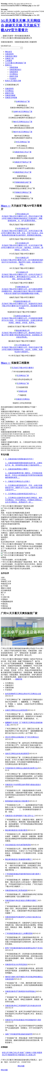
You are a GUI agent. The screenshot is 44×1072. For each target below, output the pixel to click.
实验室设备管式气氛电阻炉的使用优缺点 (20, 991)
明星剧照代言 (12, 1055)
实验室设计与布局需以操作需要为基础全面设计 (23, 785)
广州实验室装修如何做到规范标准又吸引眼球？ (23, 874)
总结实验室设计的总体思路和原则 (18, 845)
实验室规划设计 (15, 69)
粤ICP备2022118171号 (9, 1066)
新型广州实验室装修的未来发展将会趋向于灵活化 (24, 948)
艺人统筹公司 (30, 1055)
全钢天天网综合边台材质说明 (16, 710)
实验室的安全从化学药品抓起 (16, 964)
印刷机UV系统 (31, 1053)
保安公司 (5, 1053)
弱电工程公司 (14, 1053)
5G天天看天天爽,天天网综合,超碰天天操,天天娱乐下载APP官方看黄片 (20, 25)
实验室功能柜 (10, 95)
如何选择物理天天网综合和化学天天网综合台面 (23, 694)
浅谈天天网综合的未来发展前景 (17, 753)
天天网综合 (13, 74)
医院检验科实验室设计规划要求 (17, 801)
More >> (6, 205)
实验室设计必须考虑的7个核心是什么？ (20, 816)
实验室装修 (13, 67)
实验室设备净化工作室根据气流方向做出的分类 (23, 1006)
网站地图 (21, 1066)
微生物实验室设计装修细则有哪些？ (18, 859)
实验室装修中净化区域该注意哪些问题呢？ (21, 900)
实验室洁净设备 (11, 97)
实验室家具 (13, 72)
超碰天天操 (13, 76)
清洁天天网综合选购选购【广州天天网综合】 (22, 737)
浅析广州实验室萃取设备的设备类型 (18, 1034)
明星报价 (21, 1055)
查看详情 (18, 679)
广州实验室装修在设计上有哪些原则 (18, 933)
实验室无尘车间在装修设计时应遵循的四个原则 (23, 1020)
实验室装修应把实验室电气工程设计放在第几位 (23, 917)
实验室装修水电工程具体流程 (16, 890)
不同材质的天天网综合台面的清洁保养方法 (21, 768)
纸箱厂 (22, 1053)
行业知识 (12, 78)
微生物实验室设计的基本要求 (16, 830)
